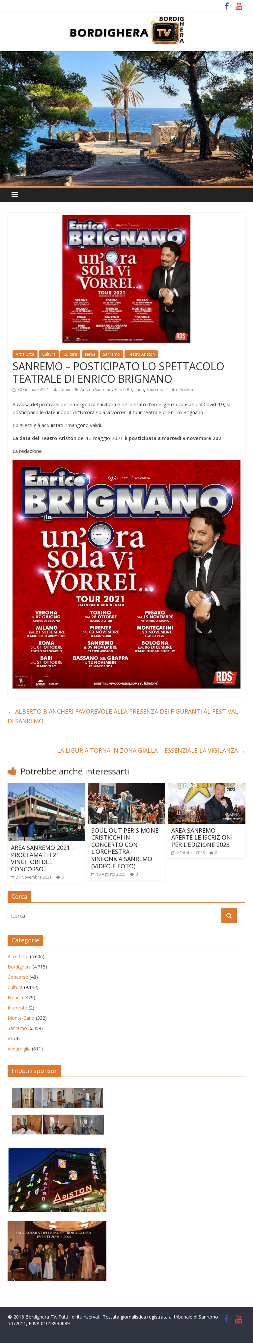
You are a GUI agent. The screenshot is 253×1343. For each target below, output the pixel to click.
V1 (10, 1038)
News (90, 354)
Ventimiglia (19, 1049)
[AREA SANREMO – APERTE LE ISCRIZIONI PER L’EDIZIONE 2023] (206, 786)
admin (64, 389)
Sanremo (111, 354)
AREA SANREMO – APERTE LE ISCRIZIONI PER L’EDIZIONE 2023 (202, 837)
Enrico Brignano (129, 389)
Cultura (49, 354)
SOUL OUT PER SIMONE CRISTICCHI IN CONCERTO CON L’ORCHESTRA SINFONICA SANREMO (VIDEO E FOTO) (124, 848)
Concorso (18, 977)
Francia (15, 997)
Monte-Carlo (21, 1018)
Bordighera (19, 967)
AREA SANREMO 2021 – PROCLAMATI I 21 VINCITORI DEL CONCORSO (43, 858)
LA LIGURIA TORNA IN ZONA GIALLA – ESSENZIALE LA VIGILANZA (151, 750)
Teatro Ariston (141, 354)
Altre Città (25, 354)
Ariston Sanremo (96, 389)
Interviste (17, 1008)
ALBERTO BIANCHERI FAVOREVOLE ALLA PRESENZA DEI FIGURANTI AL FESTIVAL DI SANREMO (123, 716)
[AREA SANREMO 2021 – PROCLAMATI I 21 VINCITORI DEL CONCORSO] (46, 786)
